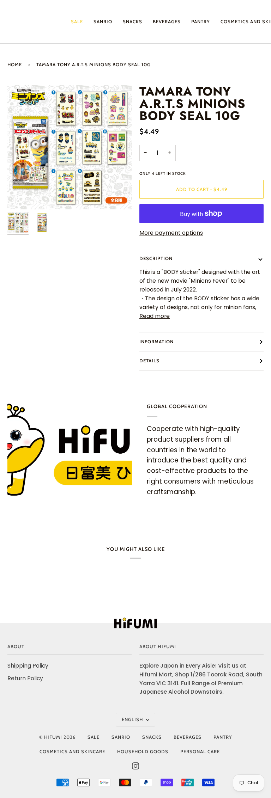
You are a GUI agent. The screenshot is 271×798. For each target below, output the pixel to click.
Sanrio (121, 737)
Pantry (222, 737)
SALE (94, 737)
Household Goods (142, 751)
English (133, 719)
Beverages (187, 737)
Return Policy (25, 678)
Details (149, 360)
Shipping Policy (27, 665)
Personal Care (200, 751)
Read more (154, 316)
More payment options (171, 233)
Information (156, 341)
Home (14, 64)
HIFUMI (53, 737)
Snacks (152, 737)
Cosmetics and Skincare (72, 751)
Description (156, 258)
